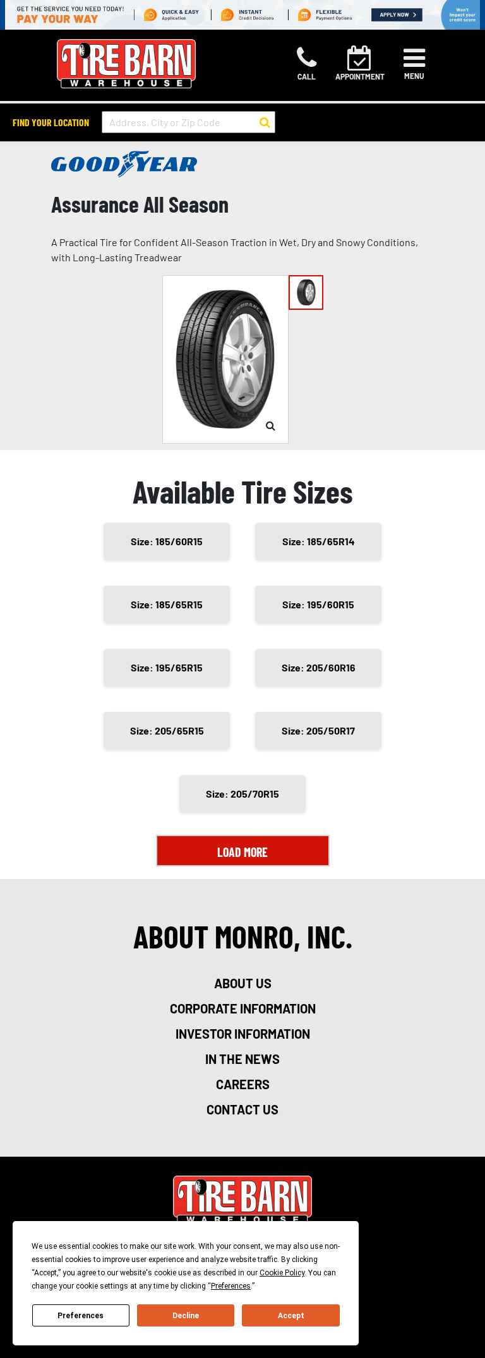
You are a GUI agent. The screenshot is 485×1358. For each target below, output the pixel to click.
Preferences (80, 1315)
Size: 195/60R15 (318, 604)
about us (243, 983)
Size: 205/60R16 (319, 667)
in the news (242, 1058)
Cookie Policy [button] (282, 1272)
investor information (243, 1033)
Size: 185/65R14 (318, 541)
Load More (242, 851)
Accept (291, 1315)
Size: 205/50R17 (318, 730)
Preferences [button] (231, 1286)
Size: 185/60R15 (167, 541)
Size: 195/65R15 (167, 667)
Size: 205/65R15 (167, 730)
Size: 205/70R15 (242, 794)
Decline (185, 1315)
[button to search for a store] (265, 122)
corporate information (243, 1008)
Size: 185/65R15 (167, 604)
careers (243, 1084)
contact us (242, 1109)
